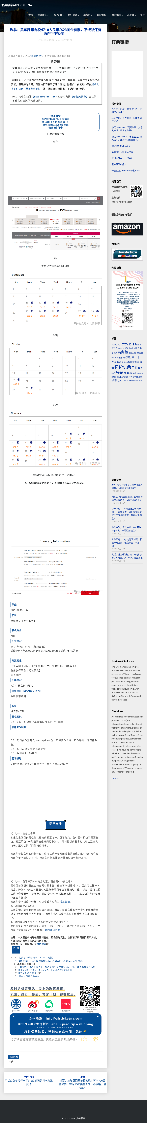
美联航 (128, 372)
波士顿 (133, 362)
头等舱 (119, 357)
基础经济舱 (133, 353)
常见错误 (65, 901)
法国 (129, 362)
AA (119, 344)
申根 (134, 367)
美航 (134, 373)
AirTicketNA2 (47, 40)
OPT (113, 348)
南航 (115, 353)
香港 (140, 381)
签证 (119, 372)
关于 (142, 15)
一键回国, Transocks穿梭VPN (126, 170)
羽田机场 (140, 373)
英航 (123, 377)
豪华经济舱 (137, 377)
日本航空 (118, 362)
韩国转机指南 (52, 929)
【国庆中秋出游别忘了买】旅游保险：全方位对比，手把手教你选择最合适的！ (58, 966)
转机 (114, 380)
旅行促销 (73, 15)
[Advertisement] (55, 168)
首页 (30, 15)
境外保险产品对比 (120, 164)
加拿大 (136, 348)
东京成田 (119, 348)
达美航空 (125, 381)
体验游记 (42, 15)
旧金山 (124, 362)
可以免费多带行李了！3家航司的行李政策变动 (29, 1081)
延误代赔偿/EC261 (121, 145)
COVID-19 (129, 344)
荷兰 (126, 377)
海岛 (138, 362)
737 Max (114, 345)
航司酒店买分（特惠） (122, 158)
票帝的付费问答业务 (29, 976)
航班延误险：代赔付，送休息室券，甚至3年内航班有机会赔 (45, 970)
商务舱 (122, 352)
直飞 (140, 367)
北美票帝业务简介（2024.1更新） (37, 957)
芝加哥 (114, 377)
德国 (124, 358)
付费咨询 (41, 944)
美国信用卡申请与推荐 (122, 152)
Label (138, 344)
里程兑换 (135, 381)
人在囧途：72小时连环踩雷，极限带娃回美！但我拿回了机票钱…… (127, 542)
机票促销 (14, 1057)
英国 (119, 376)
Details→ (116, 778)
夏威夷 (140, 352)
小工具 (131, 15)
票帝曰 (87, 15)
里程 (130, 381)
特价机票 (122, 366)
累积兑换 (101, 15)
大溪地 (114, 358)
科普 (114, 373)
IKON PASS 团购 (27, 973)
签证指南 (116, 15)
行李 (130, 377)
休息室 (125, 348)
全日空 (131, 348)
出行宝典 (57, 15)
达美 (119, 380)
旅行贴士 (131, 357)
